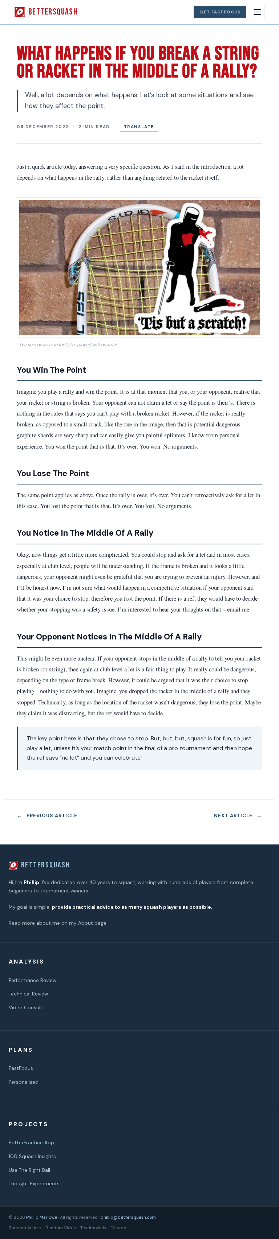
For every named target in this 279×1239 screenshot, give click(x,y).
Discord (118, 1228)
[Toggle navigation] (257, 12)
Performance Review (32, 980)
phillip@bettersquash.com (128, 1217)
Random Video (60, 1228)
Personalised (24, 1082)
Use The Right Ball (29, 1170)
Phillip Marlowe (41, 1217)
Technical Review (28, 994)
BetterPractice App (31, 1143)
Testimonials (93, 1228)
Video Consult (26, 1008)
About (85, 923)
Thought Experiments (34, 1184)
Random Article (25, 1228)
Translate (139, 127)
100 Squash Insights (32, 1156)
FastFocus (21, 1068)
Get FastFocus (219, 12)
